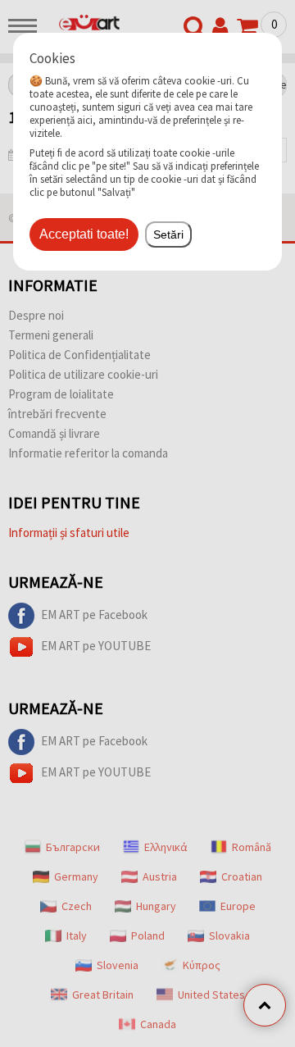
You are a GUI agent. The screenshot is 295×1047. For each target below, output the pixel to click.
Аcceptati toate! (84, 234)
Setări (168, 234)
